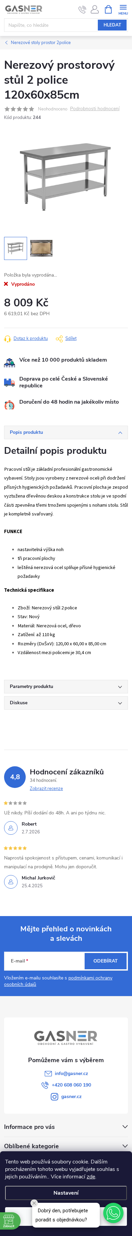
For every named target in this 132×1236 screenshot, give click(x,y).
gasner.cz (71, 1096)
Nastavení (66, 1193)
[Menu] (123, 9)
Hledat (112, 25)
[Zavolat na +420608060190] (82, 9)
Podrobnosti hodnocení (94, 109)
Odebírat (105, 961)
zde (91, 1176)
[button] (113, 1213)
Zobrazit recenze (46, 789)
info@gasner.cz (71, 1073)
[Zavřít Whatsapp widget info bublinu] (34, 1203)
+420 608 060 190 (71, 1085)
